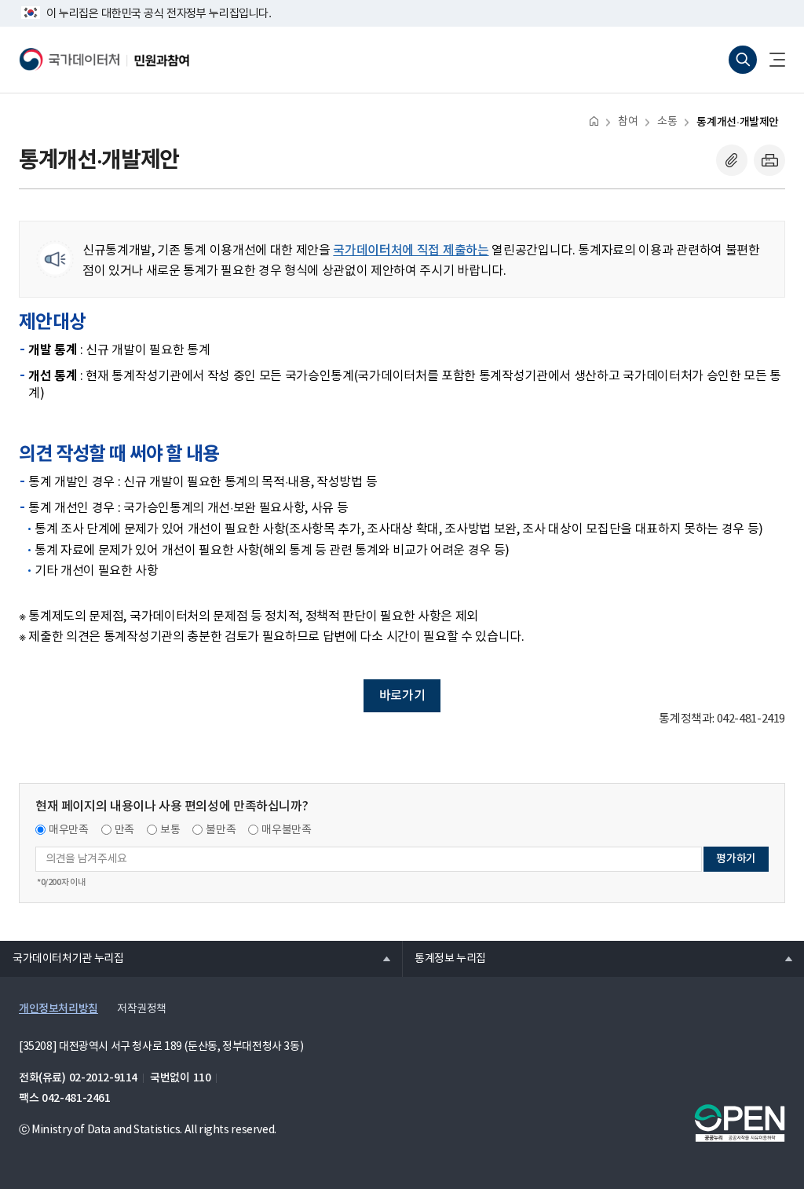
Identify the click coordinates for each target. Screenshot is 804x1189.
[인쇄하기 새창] (769, 160)
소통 (667, 121)
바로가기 (402, 696)
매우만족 (69, 830)
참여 (628, 121)
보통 (170, 830)
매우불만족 (286, 830)
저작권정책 (141, 1009)
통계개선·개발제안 (737, 122)
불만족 (221, 830)
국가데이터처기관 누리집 (61, 958)
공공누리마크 (739, 1123)
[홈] (594, 120)
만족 (124, 830)
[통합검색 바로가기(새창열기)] (743, 60)
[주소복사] (731, 160)
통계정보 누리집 (444, 958)
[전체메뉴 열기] (771, 60)
